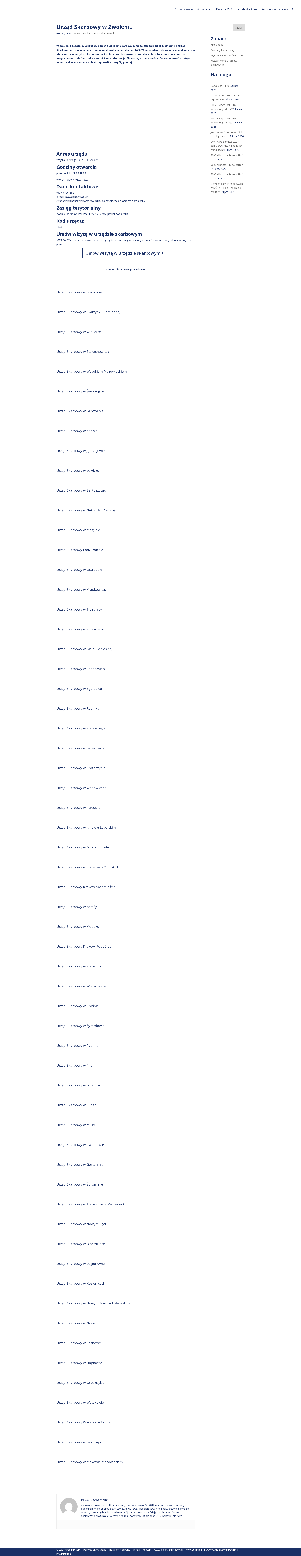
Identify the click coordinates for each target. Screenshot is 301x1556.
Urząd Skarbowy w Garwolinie (79, 411)
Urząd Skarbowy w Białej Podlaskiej (84, 649)
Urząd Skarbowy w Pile (74, 1065)
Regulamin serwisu (119, 1549)
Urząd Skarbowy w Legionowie (80, 1263)
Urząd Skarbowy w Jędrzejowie (80, 450)
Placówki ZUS (224, 9)
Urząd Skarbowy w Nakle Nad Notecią (86, 510)
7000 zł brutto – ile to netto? (227, 155)
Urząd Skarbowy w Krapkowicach (82, 589)
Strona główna (184, 9)
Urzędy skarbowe (247, 9)
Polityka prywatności (94, 1549)
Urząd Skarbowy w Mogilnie (78, 530)
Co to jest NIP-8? (220, 85)
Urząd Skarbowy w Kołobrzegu (80, 728)
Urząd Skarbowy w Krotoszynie (80, 768)
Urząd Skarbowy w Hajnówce (79, 1362)
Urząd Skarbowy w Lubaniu (77, 1105)
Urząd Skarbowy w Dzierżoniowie (82, 847)
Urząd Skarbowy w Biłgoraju (78, 1442)
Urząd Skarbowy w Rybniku (77, 708)
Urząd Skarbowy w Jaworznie (79, 292)
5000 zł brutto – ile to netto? (227, 174)
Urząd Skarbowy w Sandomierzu (82, 669)
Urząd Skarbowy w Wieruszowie (81, 986)
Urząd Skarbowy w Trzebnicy (79, 609)
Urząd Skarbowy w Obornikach (80, 1244)
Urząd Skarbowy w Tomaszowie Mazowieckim (92, 1204)
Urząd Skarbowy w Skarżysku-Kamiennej (88, 312)
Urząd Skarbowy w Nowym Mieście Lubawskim (93, 1303)
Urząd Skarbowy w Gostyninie (79, 1164)
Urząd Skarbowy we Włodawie (80, 1144)
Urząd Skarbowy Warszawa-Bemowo (85, 1422)
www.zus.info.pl (194, 1549)
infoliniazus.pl (63, 1553)
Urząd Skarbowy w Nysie (75, 1323)
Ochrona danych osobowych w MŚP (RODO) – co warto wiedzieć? (227, 188)
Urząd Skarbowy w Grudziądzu (80, 1382)
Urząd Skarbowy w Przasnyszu (80, 629)
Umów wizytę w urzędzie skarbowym (123, 253)
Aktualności (204, 9)
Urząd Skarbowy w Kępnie (77, 431)
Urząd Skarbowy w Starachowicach (83, 351)
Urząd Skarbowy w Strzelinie (78, 966)
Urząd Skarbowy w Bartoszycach (82, 490)
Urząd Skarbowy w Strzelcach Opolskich (87, 867)
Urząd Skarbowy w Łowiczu (77, 470)
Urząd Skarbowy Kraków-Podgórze (83, 946)
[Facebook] (59, 1524)
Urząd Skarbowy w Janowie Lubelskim (86, 827)
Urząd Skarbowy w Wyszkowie (80, 1402)
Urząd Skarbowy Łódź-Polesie (79, 550)
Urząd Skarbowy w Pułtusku (78, 807)
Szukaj (239, 27)
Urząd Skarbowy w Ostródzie (79, 569)
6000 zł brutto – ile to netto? (227, 164)
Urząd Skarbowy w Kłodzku (77, 926)
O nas (136, 1549)
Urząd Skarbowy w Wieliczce (78, 331)
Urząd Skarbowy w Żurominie (79, 1184)
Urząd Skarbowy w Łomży (76, 906)
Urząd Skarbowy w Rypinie (77, 1045)
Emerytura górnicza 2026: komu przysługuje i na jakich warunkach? (226, 146)
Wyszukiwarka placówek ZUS (227, 55)
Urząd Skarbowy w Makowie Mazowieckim (89, 1462)
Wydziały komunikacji (275, 9)
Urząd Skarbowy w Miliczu (76, 1125)
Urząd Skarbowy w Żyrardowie (80, 1025)
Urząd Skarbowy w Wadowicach (81, 787)
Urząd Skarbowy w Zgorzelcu (79, 688)
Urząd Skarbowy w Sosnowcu (79, 1343)
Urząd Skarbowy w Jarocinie (78, 1085)
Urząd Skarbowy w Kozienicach (80, 1283)
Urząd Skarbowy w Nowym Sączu (82, 1224)
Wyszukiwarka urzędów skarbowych (94, 33)
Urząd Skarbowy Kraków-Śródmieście (85, 887)
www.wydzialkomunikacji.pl (221, 1549)
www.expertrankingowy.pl (168, 1549)
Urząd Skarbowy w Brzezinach (80, 748)
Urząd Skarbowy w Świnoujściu (80, 391)
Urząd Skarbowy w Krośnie (77, 1006)
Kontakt (146, 1549)
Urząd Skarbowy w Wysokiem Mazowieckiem (91, 371)
